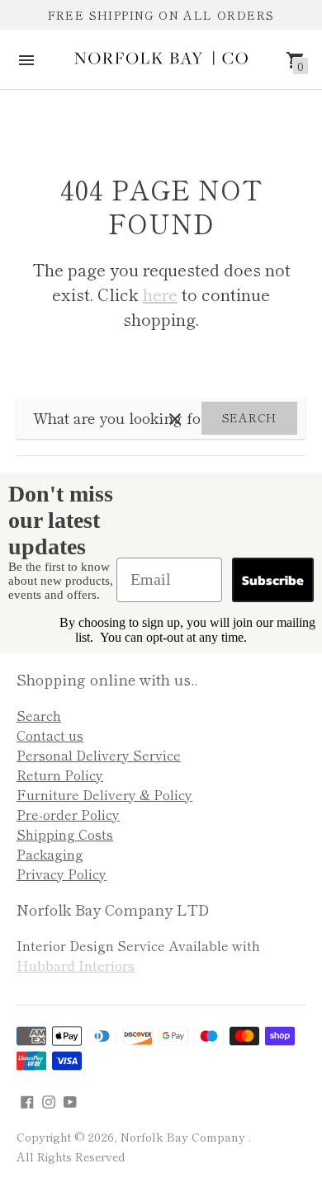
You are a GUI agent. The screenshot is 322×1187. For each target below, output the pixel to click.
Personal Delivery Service (99, 755)
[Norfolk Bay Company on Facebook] (27, 1098)
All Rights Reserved (71, 1156)
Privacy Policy (62, 873)
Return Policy (60, 774)
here (160, 294)
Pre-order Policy (68, 814)
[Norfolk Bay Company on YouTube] (70, 1098)
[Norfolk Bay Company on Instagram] (48, 1098)
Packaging (50, 854)
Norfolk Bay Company (185, 1136)
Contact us (50, 735)
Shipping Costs (65, 834)
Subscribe (273, 580)
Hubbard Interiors (76, 965)
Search (249, 417)
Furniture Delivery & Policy (104, 794)
